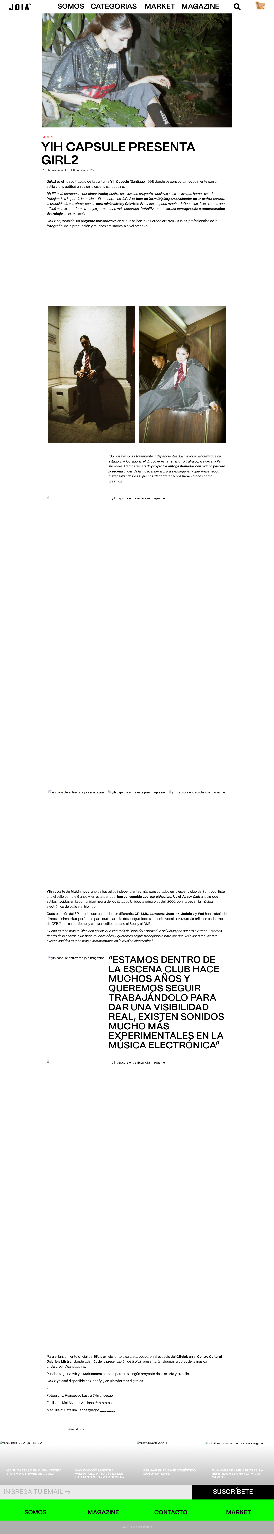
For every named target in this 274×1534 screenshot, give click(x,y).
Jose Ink (172, 914)
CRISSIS (141, 914)
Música (47, 137)
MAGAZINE (200, 6)
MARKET (160, 6)
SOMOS (70, 6)
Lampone (157, 914)
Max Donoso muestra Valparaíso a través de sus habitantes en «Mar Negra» (99, 1474)
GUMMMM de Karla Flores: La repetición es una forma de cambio (237, 1474)
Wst (201, 914)
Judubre (187, 914)
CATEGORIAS (114, 6)
